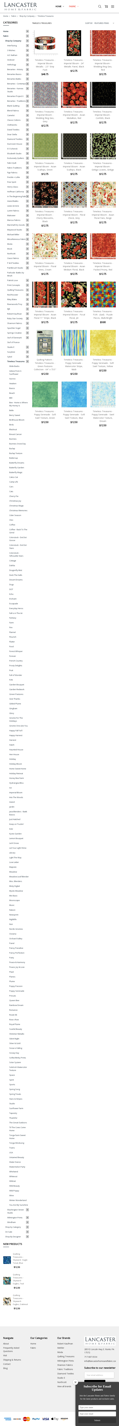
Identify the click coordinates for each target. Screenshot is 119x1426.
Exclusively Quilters (15, 158)
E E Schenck (12, 148)
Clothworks (12, 125)
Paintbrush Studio (15, 267)
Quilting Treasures (15, 290)
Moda (9, 244)
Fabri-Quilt (11, 163)
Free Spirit (11, 182)
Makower (11, 215)
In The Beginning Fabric (17, 196)
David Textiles (13, 129)
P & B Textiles (13, 263)
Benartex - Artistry (15, 69)
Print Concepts (13, 285)
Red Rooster (12, 294)
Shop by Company (13, 40)
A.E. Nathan (12, 55)
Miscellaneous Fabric (16, 239)
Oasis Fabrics (13, 258)
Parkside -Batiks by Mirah (15, 274)
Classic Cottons (14, 120)
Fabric (72, 6)
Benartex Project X (15, 96)
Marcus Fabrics (13, 220)
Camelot (11, 115)
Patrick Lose (12, 280)
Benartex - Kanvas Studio (15, 90)
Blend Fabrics (13, 110)
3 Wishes (11, 50)
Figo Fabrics (12, 172)
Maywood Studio (14, 229)
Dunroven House (14, 144)
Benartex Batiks (14, 79)
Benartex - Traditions (16, 101)
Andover (11, 59)
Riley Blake (12, 299)
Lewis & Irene (13, 206)
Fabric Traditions (14, 167)
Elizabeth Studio (14, 153)
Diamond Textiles (14, 139)
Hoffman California (15, 191)
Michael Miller (13, 234)
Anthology (11, 64)
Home (58, 6)
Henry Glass (12, 186)
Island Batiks (12, 201)
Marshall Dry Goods (16, 225)
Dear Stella (12, 134)
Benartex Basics (14, 74)
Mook (9, 248)
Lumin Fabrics (13, 210)
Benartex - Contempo (16, 83)
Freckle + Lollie (13, 177)
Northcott (11, 253)
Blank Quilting (13, 105)
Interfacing (12, 45)
